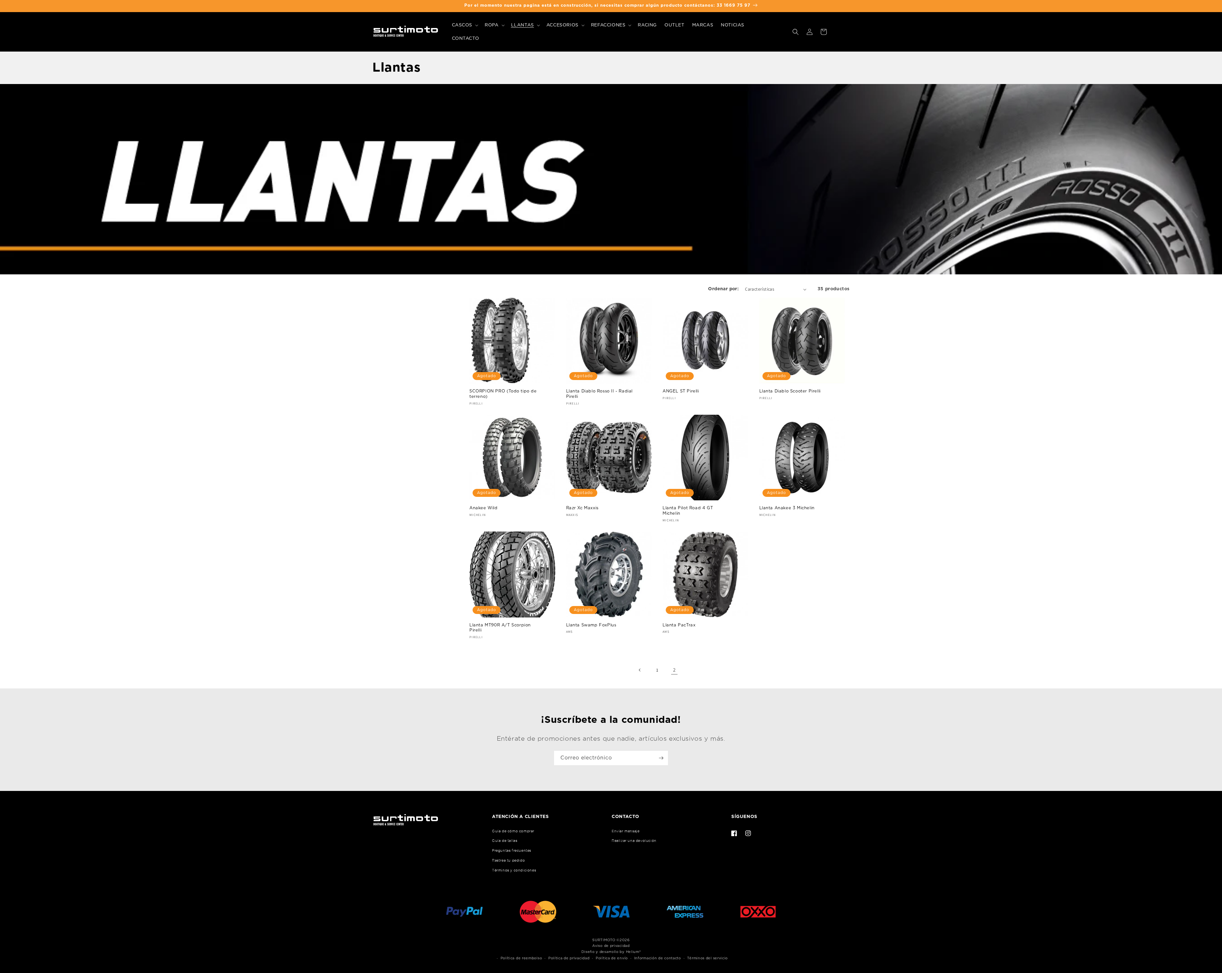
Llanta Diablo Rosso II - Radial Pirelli (599, 394)
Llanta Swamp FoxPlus (591, 625)
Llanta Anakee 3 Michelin (787, 508)
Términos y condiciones (514, 870)
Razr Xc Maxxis (582, 508)
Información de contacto (657, 958)
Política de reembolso (521, 958)
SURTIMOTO (603, 940)
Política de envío (612, 958)
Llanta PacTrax (679, 625)
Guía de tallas (504, 841)
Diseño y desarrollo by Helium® (611, 952)
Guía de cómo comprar (513, 831)
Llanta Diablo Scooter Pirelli (790, 391)
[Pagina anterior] (640, 670)
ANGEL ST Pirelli (681, 391)
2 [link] (674, 669)
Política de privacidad (568, 958)
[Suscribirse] (661, 758)
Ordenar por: (723, 289)
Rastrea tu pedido (508, 860)
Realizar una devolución (634, 841)
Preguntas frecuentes (511, 850)
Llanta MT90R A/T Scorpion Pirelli (500, 628)
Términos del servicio (707, 958)
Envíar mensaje (625, 831)
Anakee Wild (483, 508)
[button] (464, 25)
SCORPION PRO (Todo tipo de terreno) (503, 394)
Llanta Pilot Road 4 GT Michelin (688, 511)
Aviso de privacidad (610, 946)
